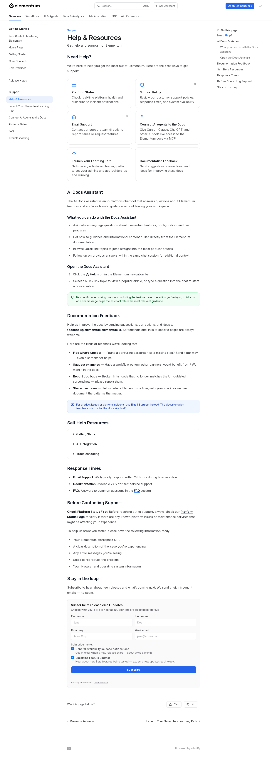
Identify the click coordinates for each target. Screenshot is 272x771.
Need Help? (224, 35)
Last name (141, 616)
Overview (15, 16)
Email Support (140, 404)
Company (77, 630)
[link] (99, 93)
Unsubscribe (101, 682)
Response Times (228, 75)
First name (78, 616)
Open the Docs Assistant (235, 57)
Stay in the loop (227, 87)
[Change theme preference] (260, 6)
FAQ (137, 490)
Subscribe (133, 669)
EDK (114, 16)
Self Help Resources (230, 69)
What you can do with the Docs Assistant (239, 49)
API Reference (130, 16)
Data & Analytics (73, 16)
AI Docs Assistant (228, 41)
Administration (98, 16)
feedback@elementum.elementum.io (94, 330)
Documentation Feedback (233, 63)
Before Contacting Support (234, 81)
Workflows (32, 16)
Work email (142, 630)
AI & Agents (51, 16)
